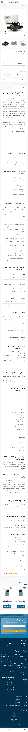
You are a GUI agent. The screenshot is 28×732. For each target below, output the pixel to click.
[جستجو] (23, 2)
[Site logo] (14, 2)
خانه (26, 5)
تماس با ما (25, 679)
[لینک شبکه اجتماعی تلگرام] (3, 80)
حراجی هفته (24, 674)
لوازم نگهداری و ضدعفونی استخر (19, 5)
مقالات (25, 681)
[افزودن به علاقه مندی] (17, 588)
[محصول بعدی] (1, 5)
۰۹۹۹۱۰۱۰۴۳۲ (16, 525)
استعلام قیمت (7, 74)
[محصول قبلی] (4, 5)
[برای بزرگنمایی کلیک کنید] (24, 35)
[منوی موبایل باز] (26, 2)
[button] (21, 606)
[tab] (23, 87)
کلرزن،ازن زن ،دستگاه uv (10, 5)
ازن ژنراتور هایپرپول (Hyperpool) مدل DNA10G (20, 600)
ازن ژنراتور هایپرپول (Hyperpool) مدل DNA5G (7, 600)
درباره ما (25, 677)
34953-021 (18, 524)
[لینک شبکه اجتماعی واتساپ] (5, 80)
